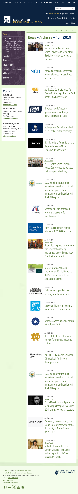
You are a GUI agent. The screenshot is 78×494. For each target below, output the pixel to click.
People (62, 13)
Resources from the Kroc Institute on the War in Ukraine (14, 50)
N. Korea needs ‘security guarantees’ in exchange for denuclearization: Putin (58, 112)
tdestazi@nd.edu (9, 136)
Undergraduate (51, 18)
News (32, 37)
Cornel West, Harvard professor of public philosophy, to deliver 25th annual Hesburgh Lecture (59, 405)
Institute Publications (12, 68)
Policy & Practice (69, 18)
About (73, 23)
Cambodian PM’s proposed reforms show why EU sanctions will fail (57, 212)
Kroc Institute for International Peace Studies (22, 20)
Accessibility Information (10, 483)
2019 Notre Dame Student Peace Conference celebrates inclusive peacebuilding (58, 167)
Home (58, 31)
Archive (8, 38)
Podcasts (7, 60)
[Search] (73, 8)
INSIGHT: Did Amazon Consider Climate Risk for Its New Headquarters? (58, 358)
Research (60, 18)
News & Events (54, 13)
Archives (45, 37)
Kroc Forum (8, 64)
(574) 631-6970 (13, 478)
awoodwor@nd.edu (10, 118)
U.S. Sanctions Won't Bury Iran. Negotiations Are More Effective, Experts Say (59, 146)
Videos (6, 73)
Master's (72, 13)
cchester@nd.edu (10, 104)
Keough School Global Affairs (55, 2)
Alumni (68, 23)
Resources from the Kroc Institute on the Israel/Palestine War (14, 43)
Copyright (6, 470)
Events (6, 56)
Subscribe (7, 77)
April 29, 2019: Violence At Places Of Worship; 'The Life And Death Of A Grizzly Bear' (59, 93)
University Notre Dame (18, 2)
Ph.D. (66, 13)
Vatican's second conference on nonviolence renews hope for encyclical (58, 74)
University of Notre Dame (23, 470)
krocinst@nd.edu (8, 480)
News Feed (48, 45)
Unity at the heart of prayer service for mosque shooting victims (58, 339)
